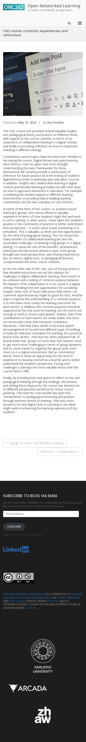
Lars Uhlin (16, 601)
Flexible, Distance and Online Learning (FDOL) (42, 595)
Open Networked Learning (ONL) (25, 594)
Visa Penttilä (55, 122)
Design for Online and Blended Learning (36, 443)
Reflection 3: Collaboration (58, 452)
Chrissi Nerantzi (68, 597)
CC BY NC (52, 601)
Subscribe (14, 526)
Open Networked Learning (54, 6)
